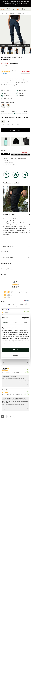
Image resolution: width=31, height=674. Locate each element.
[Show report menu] (27, 363)
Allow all (15, 349)
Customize (15, 355)
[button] (15, 3)
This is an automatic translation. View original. (13, 378)
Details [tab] (15, 322)
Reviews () (4, 73)
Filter (4, 302)
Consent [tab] (5, 322)
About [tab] (25, 322)
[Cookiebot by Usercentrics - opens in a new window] (22, 318)
